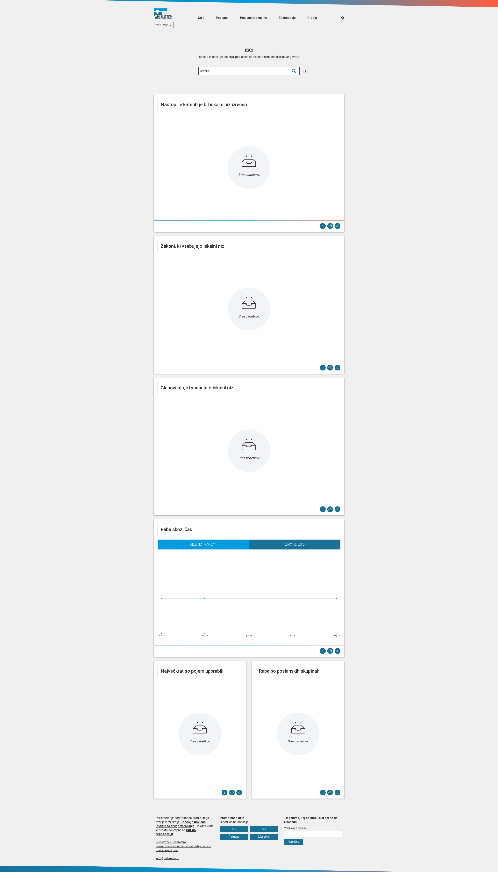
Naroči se (293, 841)
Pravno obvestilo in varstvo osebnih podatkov (183, 846)
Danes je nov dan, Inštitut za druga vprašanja (181, 824)
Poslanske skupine (253, 18)
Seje (201, 18)
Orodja (312, 18)
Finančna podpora (167, 850)
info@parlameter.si (167, 858)
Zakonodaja (287, 18)
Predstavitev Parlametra (171, 842)
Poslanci (222, 18)
